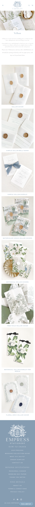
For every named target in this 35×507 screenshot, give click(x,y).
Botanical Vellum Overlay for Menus (17, 370)
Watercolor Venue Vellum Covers (17, 238)
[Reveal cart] (32, 5)
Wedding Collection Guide (17, 453)
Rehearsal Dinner (17, 471)
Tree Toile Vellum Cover (17, 326)
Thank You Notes (17, 477)
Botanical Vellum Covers (17, 282)
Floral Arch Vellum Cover (17, 415)
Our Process (17, 450)
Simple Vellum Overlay (17, 194)
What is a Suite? (17, 456)
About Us (17, 485)
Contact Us (17, 462)
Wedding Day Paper (17, 474)
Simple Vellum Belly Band (17, 150)
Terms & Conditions (17, 488)
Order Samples (17, 459)
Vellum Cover (17, 107)
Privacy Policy (17, 491)
